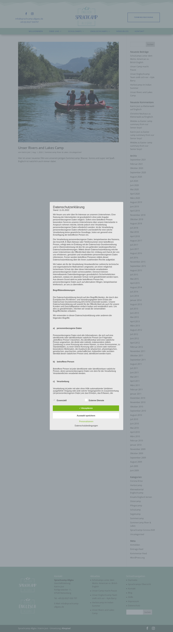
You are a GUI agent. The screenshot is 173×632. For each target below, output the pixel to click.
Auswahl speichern (86, 416)
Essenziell (61, 400)
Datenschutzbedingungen (86, 426)
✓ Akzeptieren (86, 408)
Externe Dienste (96, 400)
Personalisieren (86, 421)
